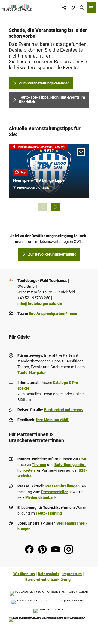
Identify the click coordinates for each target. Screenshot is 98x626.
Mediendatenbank (41, 497)
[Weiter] (55, 207)
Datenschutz (48, 574)
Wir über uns (24, 574)
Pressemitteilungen (62, 486)
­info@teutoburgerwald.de (39, 303)
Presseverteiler (54, 492)
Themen (39, 464)
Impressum (72, 574)
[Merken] (81, 152)
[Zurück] (42, 207)
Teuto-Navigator (31, 372)
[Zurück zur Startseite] (17, 7)
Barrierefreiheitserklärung (48, 579)
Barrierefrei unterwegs (63, 410)
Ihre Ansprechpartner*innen (53, 313)
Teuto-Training (49, 513)
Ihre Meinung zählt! (52, 420)
